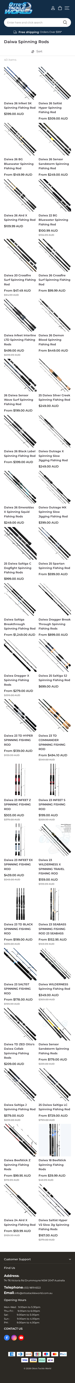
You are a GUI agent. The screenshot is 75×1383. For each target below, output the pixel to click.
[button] (67, 8)
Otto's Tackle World (41, 1368)
